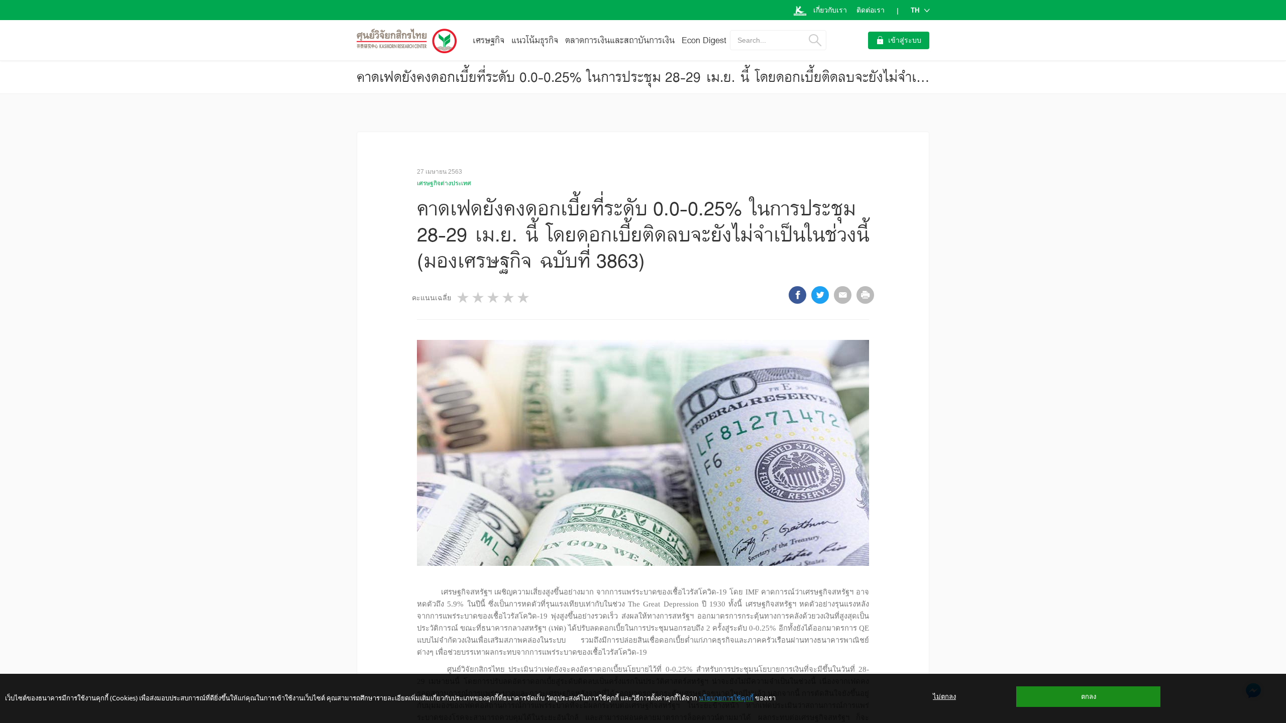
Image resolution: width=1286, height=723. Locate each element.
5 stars (523, 297)
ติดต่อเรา (870, 10)
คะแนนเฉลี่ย (431, 298)
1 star (463, 297)
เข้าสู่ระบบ (904, 40)
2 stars (478, 297)
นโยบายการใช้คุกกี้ (726, 697)
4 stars (508, 297)
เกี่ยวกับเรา (830, 10)
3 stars (493, 297)
